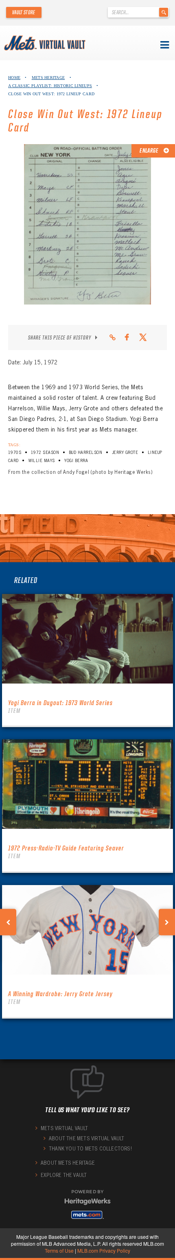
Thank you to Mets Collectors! (90, 1149)
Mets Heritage (48, 77)
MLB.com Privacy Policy (103, 1250)
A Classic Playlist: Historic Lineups (50, 85)
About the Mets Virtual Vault (87, 1138)
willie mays (41, 460)
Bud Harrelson (85, 452)
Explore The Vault (64, 1175)
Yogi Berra (76, 460)
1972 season (45, 452)
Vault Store (23, 12)
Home (14, 77)
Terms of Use (59, 1250)
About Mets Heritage (68, 1163)
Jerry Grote (125, 452)
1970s (14, 452)
